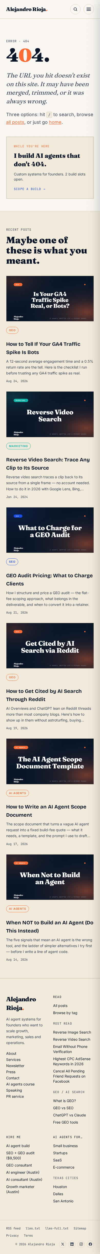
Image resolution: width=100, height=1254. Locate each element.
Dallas (58, 1194)
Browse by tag (65, 1013)
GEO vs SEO (63, 1108)
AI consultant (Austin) (24, 1179)
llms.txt (33, 1228)
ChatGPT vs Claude (69, 1115)
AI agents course (20, 1084)
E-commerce (63, 1167)
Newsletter (15, 1065)
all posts (15, 122)
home (55, 122)
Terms (28, 1236)
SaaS (57, 1160)
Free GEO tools (65, 1122)
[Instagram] (81, 1244)
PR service (15, 1096)
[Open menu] (89, 9)
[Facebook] (90, 1244)
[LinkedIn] (71, 1244)
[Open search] (75, 9)
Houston (60, 1186)
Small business (65, 1146)
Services (13, 1059)
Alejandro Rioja (26, 9)
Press (10, 1072)
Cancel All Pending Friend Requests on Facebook (69, 1076)
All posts (60, 1005)
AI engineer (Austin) (22, 1172)
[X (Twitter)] (62, 1244)
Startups (60, 1153)
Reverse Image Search (72, 1032)
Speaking (14, 1090)
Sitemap (80, 1228)
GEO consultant (19, 1165)
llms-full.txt (56, 1228)
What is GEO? (64, 1100)
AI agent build (18, 1146)
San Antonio (63, 1201)
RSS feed (13, 1228)
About (11, 1053)
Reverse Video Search (71, 1039)
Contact (12, 1078)
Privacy (12, 1236)
